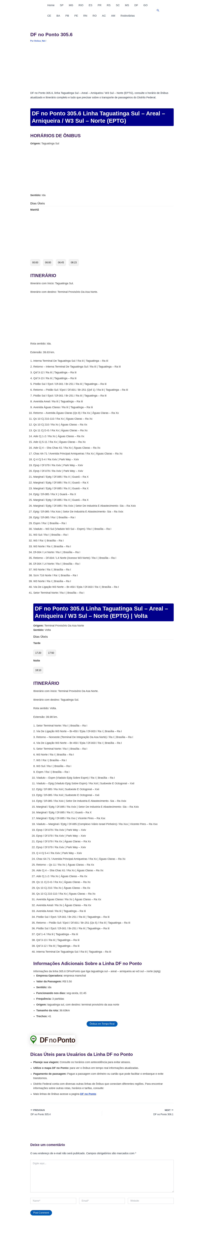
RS (109, 5)
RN (85, 15)
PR (99, 5)
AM (113, 15)
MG (71, 5)
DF (136, 5)
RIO (81, 5)
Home (51, 5)
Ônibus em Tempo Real (102, 1024)
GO (145, 5)
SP (61, 5)
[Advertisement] (102, 69)
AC (104, 15)
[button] (158, 10)
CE (49, 15)
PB (67, 15)
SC (118, 5)
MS (127, 5)
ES (90, 5)
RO (95, 15)
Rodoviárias (128, 15)
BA (58, 15)
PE (76, 15)
